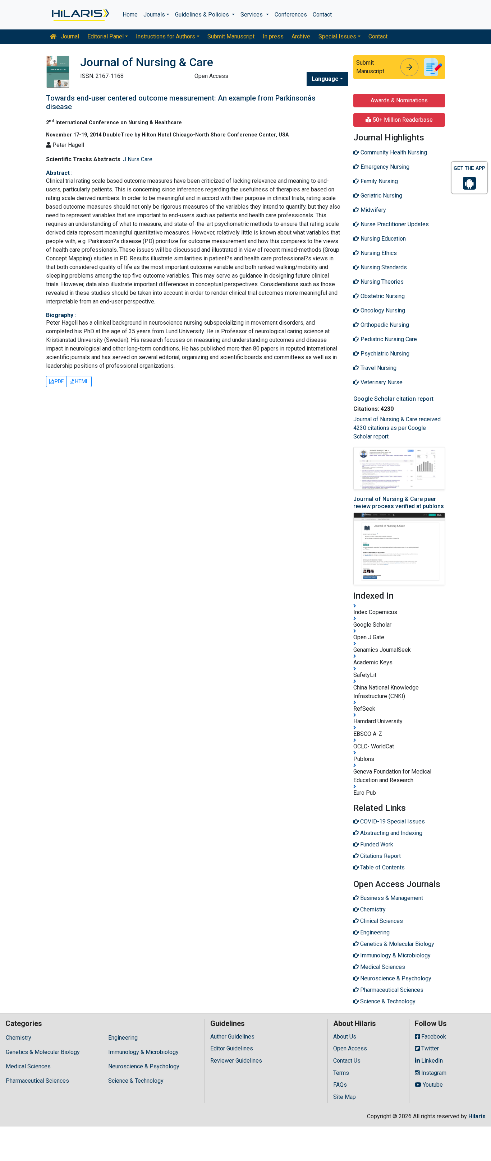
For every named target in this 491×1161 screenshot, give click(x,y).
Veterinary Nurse (381, 382)
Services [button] (252, 14)
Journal (69, 36)
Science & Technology (136, 1080)
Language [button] (325, 78)
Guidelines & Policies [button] (202, 14)
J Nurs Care (137, 159)
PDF (59, 381)
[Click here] (80, 15)
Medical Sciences (28, 1066)
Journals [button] (154, 14)
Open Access (350, 1048)
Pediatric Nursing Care (388, 339)
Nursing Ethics (378, 253)
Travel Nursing (377, 367)
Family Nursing (378, 181)
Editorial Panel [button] (105, 36)
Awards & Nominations (399, 100)
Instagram (433, 1072)
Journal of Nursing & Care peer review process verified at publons (398, 502)
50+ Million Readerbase (402, 119)
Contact (322, 14)
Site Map (344, 1096)
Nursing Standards (383, 267)
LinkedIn (431, 1060)
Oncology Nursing (382, 310)
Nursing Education (382, 238)
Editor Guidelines (231, 1048)
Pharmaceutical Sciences (37, 1080)
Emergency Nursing (384, 166)
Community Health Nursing (393, 152)
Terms (341, 1072)
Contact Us (347, 1060)
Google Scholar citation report (393, 398)
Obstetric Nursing (382, 296)
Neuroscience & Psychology (143, 1066)
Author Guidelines (232, 1036)
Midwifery (372, 209)
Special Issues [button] (337, 36)
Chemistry (18, 1037)
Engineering (123, 1037)
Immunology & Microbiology (143, 1052)
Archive (301, 36)
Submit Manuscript (230, 36)
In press (273, 36)
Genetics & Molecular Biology (43, 1052)
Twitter (429, 1048)
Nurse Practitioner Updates (394, 224)
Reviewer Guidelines (236, 1060)
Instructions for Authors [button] (165, 36)
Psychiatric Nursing (384, 353)
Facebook (433, 1036)
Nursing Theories (381, 281)
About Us (344, 1036)
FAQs (340, 1084)
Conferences (291, 14)
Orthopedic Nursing (384, 324)
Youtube (432, 1084)
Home (130, 14)
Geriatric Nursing (380, 195)
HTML (81, 381)
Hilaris (477, 1116)
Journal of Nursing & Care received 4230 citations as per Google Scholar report (397, 428)
